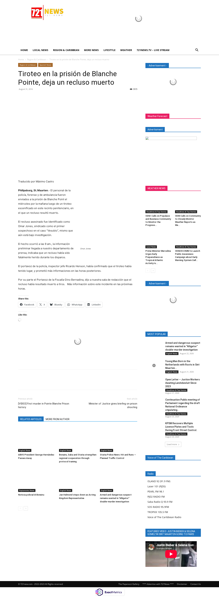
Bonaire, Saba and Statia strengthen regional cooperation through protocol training (77, 458)
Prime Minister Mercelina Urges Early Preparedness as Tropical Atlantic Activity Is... (158, 257)
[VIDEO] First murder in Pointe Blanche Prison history (43, 405)
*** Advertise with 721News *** (158, 584)
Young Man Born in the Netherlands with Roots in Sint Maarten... (182, 364)
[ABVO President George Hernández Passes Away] (36, 439)
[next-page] (26, 508)
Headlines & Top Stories (156, 211)
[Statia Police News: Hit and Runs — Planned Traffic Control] (118, 439)
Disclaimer (182, 584)
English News (24, 450)
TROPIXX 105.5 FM (157, 512)
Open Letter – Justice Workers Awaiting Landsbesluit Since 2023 (182, 383)
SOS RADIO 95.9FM (158, 507)
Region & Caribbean (66, 50)
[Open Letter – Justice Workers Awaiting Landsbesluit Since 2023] (154, 384)
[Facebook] (21, 96)
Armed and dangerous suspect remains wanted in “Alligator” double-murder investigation (116, 498)
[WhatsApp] (45, 96)
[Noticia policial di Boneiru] (36, 479)
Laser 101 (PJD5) (156, 486)
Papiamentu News (26, 490)
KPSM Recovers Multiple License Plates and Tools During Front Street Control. (181, 427)
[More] (53, 96)
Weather (126, 50)
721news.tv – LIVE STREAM (153, 50)
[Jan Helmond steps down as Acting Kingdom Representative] (77, 479)
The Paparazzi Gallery (128, 584)
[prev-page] (20, 508)
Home (24, 50)
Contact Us (195, 584)
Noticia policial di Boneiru (31, 494)
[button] (197, 50)
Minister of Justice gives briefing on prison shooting (113, 405)
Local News (40, 50)
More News (91, 50)
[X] (29, 96)
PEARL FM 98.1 (155, 491)
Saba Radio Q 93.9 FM (159, 501)
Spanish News (45, 65)
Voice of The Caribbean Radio (164, 517)
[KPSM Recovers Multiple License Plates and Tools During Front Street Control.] (154, 428)
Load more (172, 444)
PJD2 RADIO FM (156, 496)
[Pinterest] (37, 96)
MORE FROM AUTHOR (57, 419)
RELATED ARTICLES (31, 419)
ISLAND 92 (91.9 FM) (158, 481)
